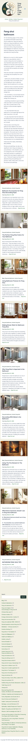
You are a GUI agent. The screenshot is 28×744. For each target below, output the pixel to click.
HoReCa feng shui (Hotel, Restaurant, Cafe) (13, 682)
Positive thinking (6, 629)
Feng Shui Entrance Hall (8, 660)
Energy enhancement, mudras (9, 617)
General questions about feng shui (10, 624)
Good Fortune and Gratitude (9, 699)
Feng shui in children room (8, 665)
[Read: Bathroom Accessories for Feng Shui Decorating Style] (14, 176)
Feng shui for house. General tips (10, 663)
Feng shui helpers (6, 608)
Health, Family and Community (9, 701)
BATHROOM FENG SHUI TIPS (11, 562)
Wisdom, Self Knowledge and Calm (10, 711)
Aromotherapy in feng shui (8, 609)
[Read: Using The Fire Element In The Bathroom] (14, 448)
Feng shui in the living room (9, 672)
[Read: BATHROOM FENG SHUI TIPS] (14, 547)
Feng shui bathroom (6, 188)
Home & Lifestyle (6, 644)
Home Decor (5, 649)
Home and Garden (6, 646)
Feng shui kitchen (6, 675)
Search (3, 594)
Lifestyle (4, 687)
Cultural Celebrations (7, 603)
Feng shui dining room (7, 658)
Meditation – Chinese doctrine (9, 626)
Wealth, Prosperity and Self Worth (10, 709)
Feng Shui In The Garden (8, 631)
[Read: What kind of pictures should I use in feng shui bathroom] (14, 496)
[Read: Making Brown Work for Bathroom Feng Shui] (14, 310)
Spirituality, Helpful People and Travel (11, 706)
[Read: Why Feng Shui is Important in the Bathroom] (14, 354)
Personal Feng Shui (6, 690)
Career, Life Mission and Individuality (11, 691)
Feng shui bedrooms (7, 655)
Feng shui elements (6, 605)
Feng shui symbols (6, 680)
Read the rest (21, 208)
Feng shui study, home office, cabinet (11, 677)
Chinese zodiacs (6, 614)
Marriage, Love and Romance (9, 704)
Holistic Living (5, 639)
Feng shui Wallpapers (7, 634)
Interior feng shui (16, 188)
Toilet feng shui (5, 685)
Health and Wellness (7, 636)
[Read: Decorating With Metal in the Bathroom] (14, 402)
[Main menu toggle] (25, 8)
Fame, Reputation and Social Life (10, 696)
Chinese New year (6, 612)
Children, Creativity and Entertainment (11, 694)
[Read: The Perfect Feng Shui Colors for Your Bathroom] (14, 220)
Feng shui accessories (7, 619)
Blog (3, 278)
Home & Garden (6, 641)
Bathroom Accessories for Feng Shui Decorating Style (12, 191)
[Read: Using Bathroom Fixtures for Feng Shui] (14, 266)
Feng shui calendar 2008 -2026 (10, 622)
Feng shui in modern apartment (10, 668)
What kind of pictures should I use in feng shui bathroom (13, 511)
